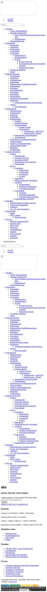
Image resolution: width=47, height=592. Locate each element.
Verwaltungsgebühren (27, 189)
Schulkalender (20, 156)
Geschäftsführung (16, 90)
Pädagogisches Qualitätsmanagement (23, 84)
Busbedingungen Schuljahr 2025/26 (23, 203)
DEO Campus (15, 215)
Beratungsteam (15, 119)
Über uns (8, 219)
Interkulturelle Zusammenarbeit (26, 135)
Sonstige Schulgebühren (28, 187)
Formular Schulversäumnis (28, 197)
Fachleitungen (15, 86)
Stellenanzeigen (15, 111)
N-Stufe (17, 60)
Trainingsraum (15, 113)
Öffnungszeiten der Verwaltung (26, 180)
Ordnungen (14, 47)
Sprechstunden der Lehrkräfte (25, 162)
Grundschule (14, 51)
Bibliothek (14, 148)
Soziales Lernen (25, 127)
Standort (13, 232)
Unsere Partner (15, 234)
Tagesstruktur (19, 164)
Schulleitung (14, 82)
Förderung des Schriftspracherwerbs (23, 139)
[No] (30, 590)
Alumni (13, 105)
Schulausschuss (15, 80)
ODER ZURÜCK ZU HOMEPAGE (14, 504)
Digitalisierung (20, 39)
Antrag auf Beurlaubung (14, 576)
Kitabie (8, 540)
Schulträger (14, 78)
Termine (13, 154)
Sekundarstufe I (20, 55)
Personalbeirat (15, 96)
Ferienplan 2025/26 (22, 158)
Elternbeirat (14, 101)
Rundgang (14, 228)
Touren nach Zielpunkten (19, 205)
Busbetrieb (9, 201)
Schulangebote (10, 109)
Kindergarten (15, 49)
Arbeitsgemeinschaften (18, 146)
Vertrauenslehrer (16, 142)
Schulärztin (14, 117)
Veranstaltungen (16, 230)
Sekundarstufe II (20, 58)
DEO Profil (14, 226)
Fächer (12, 72)
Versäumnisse (19, 191)
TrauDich (18, 121)
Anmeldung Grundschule (14, 570)
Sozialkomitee (15, 150)
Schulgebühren (24, 185)
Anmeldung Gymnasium (14, 572)
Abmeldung (19, 178)
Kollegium (14, 88)
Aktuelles (8, 29)
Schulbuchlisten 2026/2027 (24, 199)
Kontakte (13, 236)
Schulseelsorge (20, 137)
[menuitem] (9, 19)
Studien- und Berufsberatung (20, 144)
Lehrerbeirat (14, 94)
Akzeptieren (24, 590)
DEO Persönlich (20, 107)
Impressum (14, 238)
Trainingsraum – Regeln (32, 133)
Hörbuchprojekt (20, 217)
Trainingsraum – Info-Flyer (33, 131)
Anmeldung (19, 168)
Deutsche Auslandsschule (19, 221)
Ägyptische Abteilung (18, 70)
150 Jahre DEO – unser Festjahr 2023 (19, 549)
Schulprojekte (10, 211)
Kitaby (12, 213)
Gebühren (18, 182)
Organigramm (15, 76)
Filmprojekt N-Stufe (26, 68)
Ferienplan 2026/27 (22, 160)
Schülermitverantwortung (19, 98)
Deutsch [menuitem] (10, 21)
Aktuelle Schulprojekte (18, 33)
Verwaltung (14, 92)
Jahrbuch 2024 (15, 223)
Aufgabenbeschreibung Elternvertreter (28, 103)
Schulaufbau (14, 45)
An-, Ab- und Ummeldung (19, 209)
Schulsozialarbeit (21, 125)
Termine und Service (12, 152)
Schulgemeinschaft (12, 74)
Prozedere (22, 193)
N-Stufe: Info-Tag (25, 62)
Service (12, 166)
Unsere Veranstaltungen (18, 31)
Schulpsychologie (21, 123)
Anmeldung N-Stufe (12, 574)
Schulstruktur (10, 43)
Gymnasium (14, 53)
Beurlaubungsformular (27, 195)
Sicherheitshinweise (17, 41)
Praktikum (13, 115)
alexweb (14, 582)
